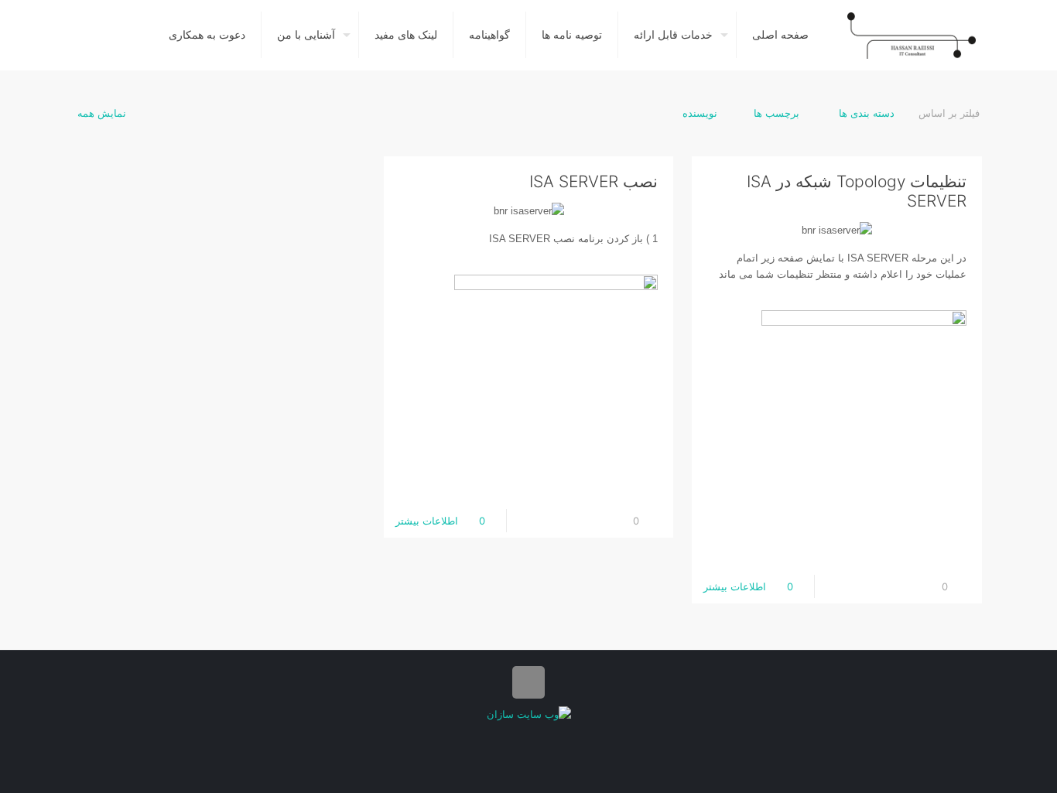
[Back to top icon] (528, 682)
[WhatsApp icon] (545, 737)
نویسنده (699, 113)
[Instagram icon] (512, 737)
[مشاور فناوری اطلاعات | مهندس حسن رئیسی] (911, 35)
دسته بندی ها (865, 113)
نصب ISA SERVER (593, 181)
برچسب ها (776, 113)
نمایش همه (101, 113)
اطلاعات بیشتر (734, 586)
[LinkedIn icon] (529, 737)
